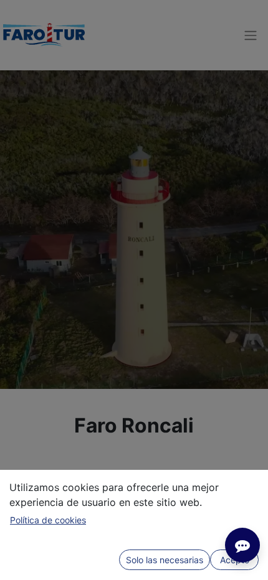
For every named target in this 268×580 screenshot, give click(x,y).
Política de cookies (48, 520)
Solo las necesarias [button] (164, 559)
